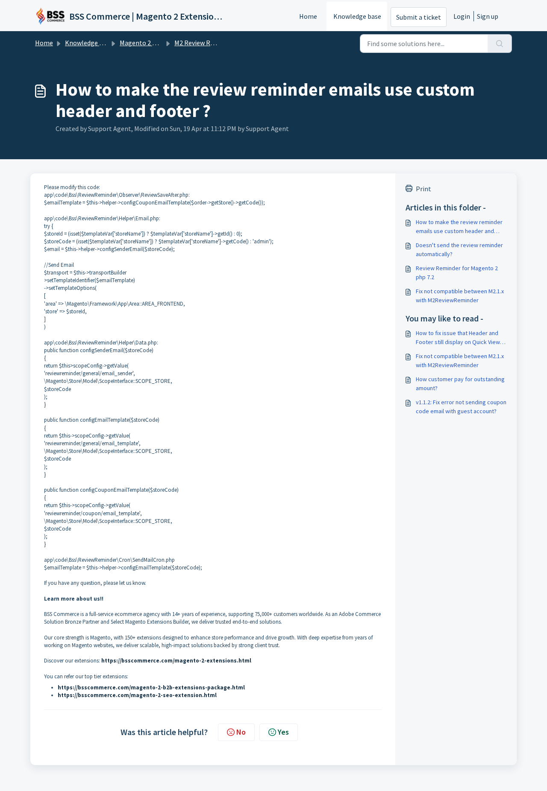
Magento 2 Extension (151, 42)
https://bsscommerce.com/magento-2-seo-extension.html (137, 695)
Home (308, 16)
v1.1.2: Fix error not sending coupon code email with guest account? (461, 406)
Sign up (487, 16)
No (241, 732)
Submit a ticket (418, 17)
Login (461, 16)
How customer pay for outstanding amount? (460, 383)
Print (423, 188)
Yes (283, 732)
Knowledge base (357, 16)
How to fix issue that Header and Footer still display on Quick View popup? (458, 338)
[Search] (500, 43)
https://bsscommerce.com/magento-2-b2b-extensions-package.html (151, 687)
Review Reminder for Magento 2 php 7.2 (457, 272)
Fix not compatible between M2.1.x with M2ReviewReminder (460, 295)
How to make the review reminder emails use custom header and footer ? (459, 227)
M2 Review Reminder (204, 42)
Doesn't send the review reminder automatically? (459, 249)
